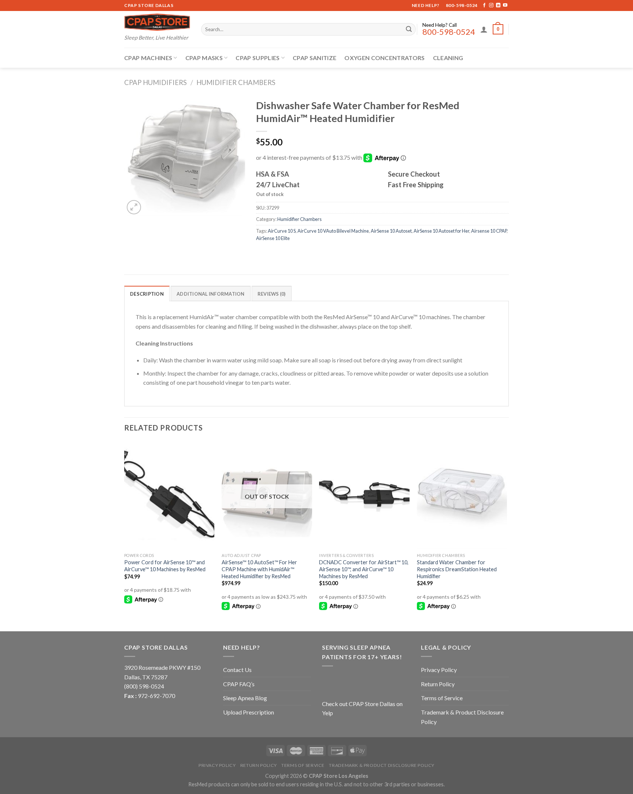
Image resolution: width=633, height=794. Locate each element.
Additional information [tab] (211, 294)
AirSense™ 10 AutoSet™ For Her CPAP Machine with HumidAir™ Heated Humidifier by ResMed (259, 569)
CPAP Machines (148, 57)
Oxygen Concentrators (384, 57)
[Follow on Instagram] (491, 5)
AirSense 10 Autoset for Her (441, 231)
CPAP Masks (204, 57)
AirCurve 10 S (282, 231)
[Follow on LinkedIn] (498, 5)
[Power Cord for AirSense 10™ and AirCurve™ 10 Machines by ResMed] (169, 495)
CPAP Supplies (258, 57)
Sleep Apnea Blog (245, 697)
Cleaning (448, 57)
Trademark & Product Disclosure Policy (462, 717)
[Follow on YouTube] (505, 5)
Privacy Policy (439, 669)
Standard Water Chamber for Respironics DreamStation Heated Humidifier (457, 569)
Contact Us (237, 669)
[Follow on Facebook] (484, 5)
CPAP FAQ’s (239, 683)
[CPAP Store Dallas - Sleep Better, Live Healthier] (157, 22)
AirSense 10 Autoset (391, 231)
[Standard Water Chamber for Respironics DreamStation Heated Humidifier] (462, 495)
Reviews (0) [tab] (272, 294)
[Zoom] (134, 207)
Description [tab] (147, 294)
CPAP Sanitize (314, 57)
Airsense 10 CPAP (489, 231)
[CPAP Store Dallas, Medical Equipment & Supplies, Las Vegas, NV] (368, 681)
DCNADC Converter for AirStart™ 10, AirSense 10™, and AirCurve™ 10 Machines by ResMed (363, 569)
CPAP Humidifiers (155, 82)
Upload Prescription (248, 712)
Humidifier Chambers (235, 82)
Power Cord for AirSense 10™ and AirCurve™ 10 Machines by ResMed (165, 565)
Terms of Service (442, 697)
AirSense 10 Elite (273, 238)
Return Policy (438, 683)
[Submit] (409, 29)
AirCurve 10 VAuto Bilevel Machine (333, 231)
